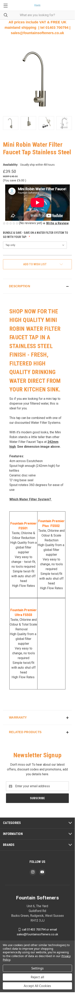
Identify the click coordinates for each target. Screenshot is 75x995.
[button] (56, 223)
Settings (37, 968)
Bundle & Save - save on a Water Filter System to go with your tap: (35, 235)
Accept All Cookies (37, 986)
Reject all (37, 977)
